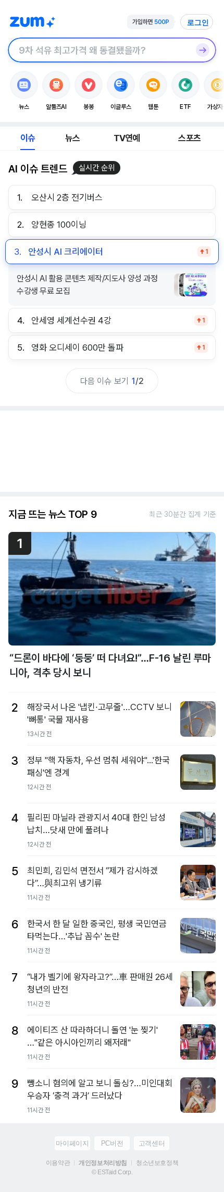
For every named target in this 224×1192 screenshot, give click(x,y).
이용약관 (58, 1162)
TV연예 (127, 138)
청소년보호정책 (157, 1162)
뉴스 (72, 138)
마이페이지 (72, 1143)
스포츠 (189, 138)
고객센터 (152, 1143)
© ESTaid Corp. (112, 1172)
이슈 (27, 138)
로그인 (198, 22)
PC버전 (112, 1143)
